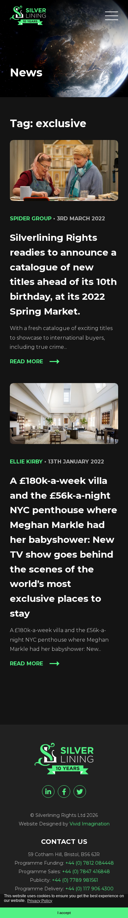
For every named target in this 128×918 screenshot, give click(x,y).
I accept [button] (64, 913)
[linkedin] (48, 791)
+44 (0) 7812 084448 (89, 863)
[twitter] (80, 791)
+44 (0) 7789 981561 (75, 880)
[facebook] (64, 791)
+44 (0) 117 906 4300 (89, 889)
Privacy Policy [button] (39, 901)
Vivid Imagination (90, 824)
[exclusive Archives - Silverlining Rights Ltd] (28, 15)
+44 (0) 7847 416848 (86, 872)
